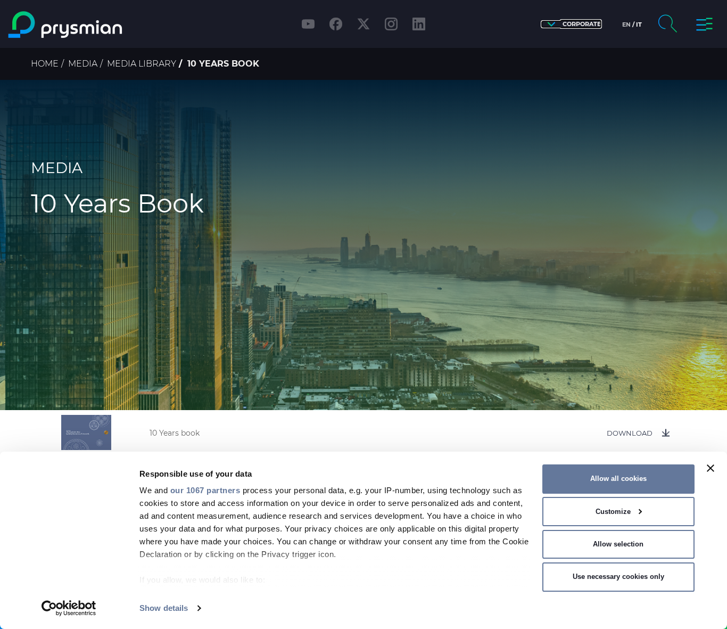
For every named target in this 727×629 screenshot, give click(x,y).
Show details (163, 607)
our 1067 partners (205, 490)
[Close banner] (710, 468)
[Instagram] (391, 24)
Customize (613, 512)
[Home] (93, 24)
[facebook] (336, 24)
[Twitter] (363, 24)
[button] (571, 24)
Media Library (141, 64)
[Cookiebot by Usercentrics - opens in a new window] (68, 608)
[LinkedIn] (419, 24)
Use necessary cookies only (618, 577)
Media (82, 64)
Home (45, 64)
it (639, 24)
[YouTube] (308, 24)
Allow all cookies (618, 479)
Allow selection (618, 544)
